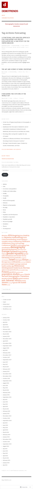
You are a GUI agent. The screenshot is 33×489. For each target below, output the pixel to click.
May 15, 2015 (4, 71)
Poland (5, 272)
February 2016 (6, 392)
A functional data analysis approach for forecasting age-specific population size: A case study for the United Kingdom (16, 40)
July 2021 (5, 322)
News (4, 210)
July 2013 (5, 448)
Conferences (6, 245)
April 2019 (5, 341)
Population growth (7, 219)
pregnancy (22, 274)
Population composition (9, 217)
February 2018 (6, 352)
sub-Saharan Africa (11, 280)
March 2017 (6, 366)
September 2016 (7, 380)
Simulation (5, 224)
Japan (20, 260)
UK (19, 282)
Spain (15, 278)
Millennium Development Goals (13, 267)
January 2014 (6, 437)
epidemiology (20, 249)
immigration (23, 257)
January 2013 (6, 462)
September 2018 (7, 345)
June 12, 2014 (4, 98)
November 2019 (7, 338)
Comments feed (7, 306)
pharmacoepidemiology (23, 270)
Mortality (14, 47)
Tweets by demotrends (8, 158)
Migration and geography (7, 47)
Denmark (5, 249)
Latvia (30, 260)
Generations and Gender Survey (15, 256)
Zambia (8, 284)
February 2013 (6, 460)
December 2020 (7, 331)
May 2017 (5, 364)
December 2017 (7, 355)
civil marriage (19, 243)
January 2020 (6, 336)
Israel (12, 259)
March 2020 (6, 334)
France (4, 254)
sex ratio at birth (7, 278)
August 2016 (6, 383)
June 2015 (5, 402)
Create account (7, 299)
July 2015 (5, 399)
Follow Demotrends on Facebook (11, 149)
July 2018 (5, 350)
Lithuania (16, 262)
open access (6, 270)
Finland (13, 251)
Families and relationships (9, 191)
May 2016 (5, 387)
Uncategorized (7, 228)
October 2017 (6, 357)
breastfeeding (11, 239)
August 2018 (6, 348)
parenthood (14, 270)
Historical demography (9, 200)
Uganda (14, 282)
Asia (21, 235)
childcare (26, 241)
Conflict (13, 245)
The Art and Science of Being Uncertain (16, 69)
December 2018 (7, 343)
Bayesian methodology (13, 237)
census (10, 241)
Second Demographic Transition (15, 276)
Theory (27, 71)
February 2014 (6, 434)
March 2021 (6, 327)
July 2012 (5, 465)
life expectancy (7, 262)
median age (10, 266)
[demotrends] (5, 4)
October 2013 (6, 441)
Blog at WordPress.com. (6, 480)
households (17, 258)
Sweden (5, 282)
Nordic (20, 268)
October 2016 (6, 378)
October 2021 (6, 320)
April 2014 (5, 430)
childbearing (17, 241)
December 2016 (7, 373)
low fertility (22, 262)
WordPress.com (7, 309)
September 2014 (7, 420)
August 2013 (6, 446)
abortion (4, 235)
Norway (26, 268)
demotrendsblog (15, 45)
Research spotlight (20, 47)
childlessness (6, 243)
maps (11, 264)
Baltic (3, 237)
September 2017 (7, 359)
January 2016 (6, 394)
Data (4, 186)
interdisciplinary (5, 260)
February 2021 (6, 329)
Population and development (10, 214)
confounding (21, 245)
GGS (11, 258)
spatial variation (23, 278)
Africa (11, 235)
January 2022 (6, 317)
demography (17, 247)
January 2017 (6, 371)
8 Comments (21, 98)
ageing (17, 235)
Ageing (4, 184)
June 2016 (5, 385)
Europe (5, 251)
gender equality (15, 253)
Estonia (24, 249)
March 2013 (6, 458)
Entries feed (6, 304)
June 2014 (5, 425)
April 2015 (5, 406)
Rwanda (27, 274)
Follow (5, 174)
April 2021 (5, 324)
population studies (11, 274)
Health (4, 198)
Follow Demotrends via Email (10, 162)
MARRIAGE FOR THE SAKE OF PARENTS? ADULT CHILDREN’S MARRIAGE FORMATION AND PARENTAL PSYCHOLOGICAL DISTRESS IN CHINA (16, 129)
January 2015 (6, 413)
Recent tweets (6, 155)
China (13, 243)
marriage (17, 264)
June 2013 (5, 451)
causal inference (21, 239)
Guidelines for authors (8, 18)
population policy (19, 272)
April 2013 (5, 455)
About (3, 15)
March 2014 (6, 432)
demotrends (10, 11)
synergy (10, 282)
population (12, 272)
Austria (26, 235)
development (12, 249)
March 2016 (6, 390)
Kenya (25, 259)
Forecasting (22, 252)
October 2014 (6, 418)
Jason (11, 98)
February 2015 (6, 411)
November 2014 (7, 416)
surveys (23, 280)
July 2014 (5, 423)
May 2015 (5, 404)
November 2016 (7, 376)
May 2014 (5, 427)
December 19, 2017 (6, 45)
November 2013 (7, 439)
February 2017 (6, 369)
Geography (6, 195)
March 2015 (6, 409)
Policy (24, 71)
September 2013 (7, 444)
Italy (16, 260)
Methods (27, 45)
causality (5, 241)
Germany (6, 258)
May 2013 (5, 453)
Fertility (23, 45)
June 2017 (5, 362)
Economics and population (9, 188)
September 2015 (7, 397)
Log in (4, 302)
